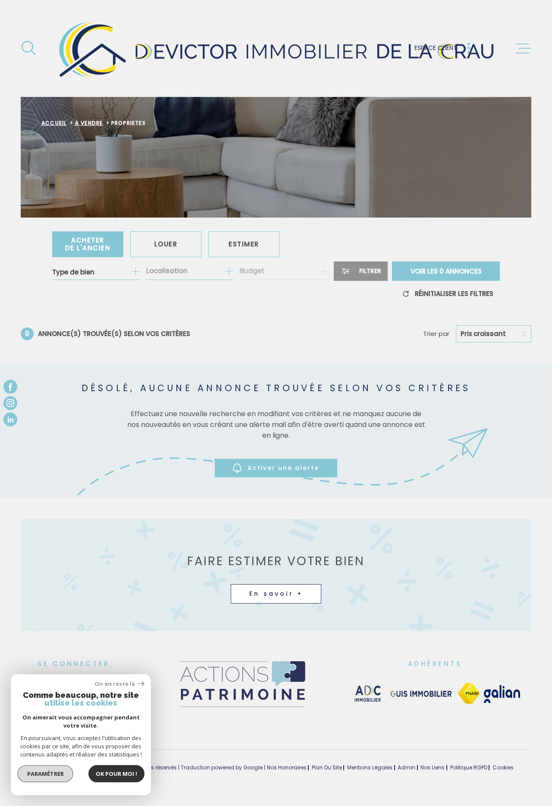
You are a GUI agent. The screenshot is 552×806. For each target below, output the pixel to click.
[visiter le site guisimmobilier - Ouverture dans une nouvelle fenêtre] (419, 694)
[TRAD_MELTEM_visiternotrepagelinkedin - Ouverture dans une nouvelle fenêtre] (10, 419)
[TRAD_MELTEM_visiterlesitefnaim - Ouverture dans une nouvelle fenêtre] (469, 693)
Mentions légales (369, 767)
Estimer (244, 244)
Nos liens (432, 767)
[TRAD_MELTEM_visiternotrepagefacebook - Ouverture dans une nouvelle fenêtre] (10, 386)
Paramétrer (45, 774)
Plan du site (327, 767)
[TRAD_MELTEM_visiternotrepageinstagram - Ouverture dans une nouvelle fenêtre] (10, 403)
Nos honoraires (287, 767)
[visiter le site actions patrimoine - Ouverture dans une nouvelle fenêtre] (241, 708)
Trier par (436, 334)
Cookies (503, 767)
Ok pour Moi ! (116, 774)
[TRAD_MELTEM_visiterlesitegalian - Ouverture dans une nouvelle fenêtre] (502, 694)
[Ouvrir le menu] (523, 48)
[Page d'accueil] (276, 48)
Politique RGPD (468, 767)
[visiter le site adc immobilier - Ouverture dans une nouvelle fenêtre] (368, 694)
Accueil (53, 123)
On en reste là (115, 684)
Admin (406, 767)
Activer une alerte (283, 468)
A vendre (89, 123)
